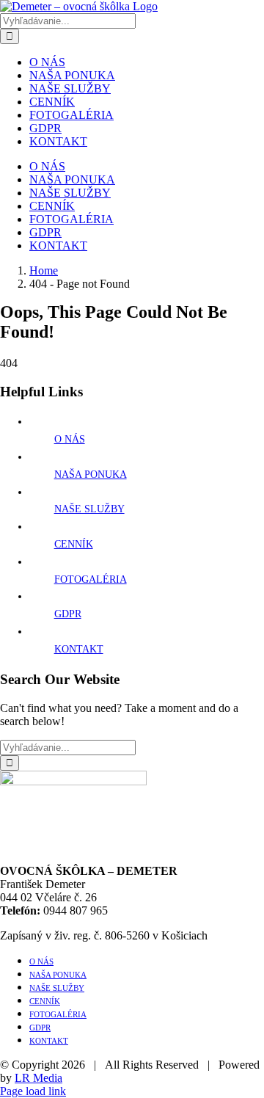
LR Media (38, 1078)
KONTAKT (78, 649)
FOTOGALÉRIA (90, 579)
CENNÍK (73, 544)
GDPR (67, 613)
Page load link (33, 1091)
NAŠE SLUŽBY (89, 509)
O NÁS (69, 439)
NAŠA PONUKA (90, 474)
